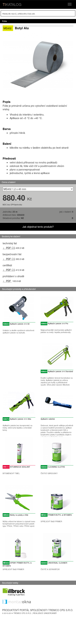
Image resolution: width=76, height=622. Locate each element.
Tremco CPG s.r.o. (22, 613)
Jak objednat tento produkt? (38, 226)
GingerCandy (50, 613)
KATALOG (12, 4)
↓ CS (9, 248)
